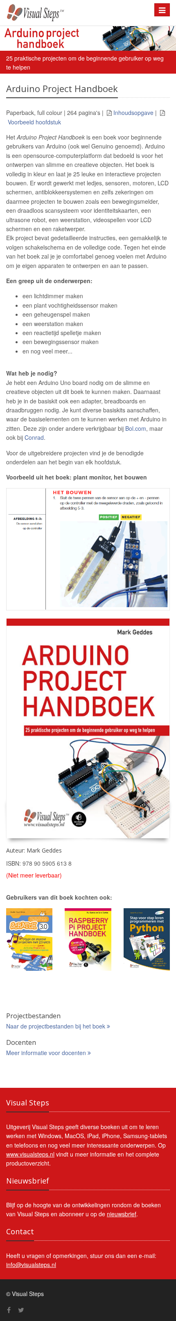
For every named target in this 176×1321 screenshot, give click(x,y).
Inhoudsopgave (133, 112)
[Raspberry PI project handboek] (88, 939)
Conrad (34, 437)
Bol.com (135, 428)
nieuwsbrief (121, 1214)
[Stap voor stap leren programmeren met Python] (147, 939)
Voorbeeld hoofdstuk (34, 122)
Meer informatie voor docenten (47, 1053)
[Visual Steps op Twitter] (21, 1309)
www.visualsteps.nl (30, 1154)
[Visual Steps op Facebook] (9, 1309)
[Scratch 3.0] (29, 939)
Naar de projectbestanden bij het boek (56, 1026)
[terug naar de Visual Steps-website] (74, 12)
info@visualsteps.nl (31, 1264)
